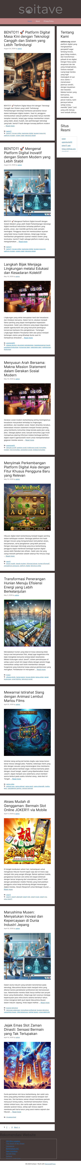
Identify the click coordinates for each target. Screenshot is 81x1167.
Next (17, 1127)
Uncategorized (11, 1117)
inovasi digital (30, 677)
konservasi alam (24, 347)
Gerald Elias (11, 1154)
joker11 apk (66, 146)
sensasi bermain (27, 788)
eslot (64, 139)
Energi (8, 675)
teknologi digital (30, 135)
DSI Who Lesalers (13, 1141)
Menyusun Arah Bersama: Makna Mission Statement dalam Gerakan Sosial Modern (25, 368)
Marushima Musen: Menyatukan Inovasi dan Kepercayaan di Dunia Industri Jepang (23, 918)
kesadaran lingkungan (11, 347)
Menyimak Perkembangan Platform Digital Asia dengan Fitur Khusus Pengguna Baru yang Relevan (27, 469)
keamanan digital (27, 133)
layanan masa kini (39, 133)
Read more (10, 126)
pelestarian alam (36, 347)
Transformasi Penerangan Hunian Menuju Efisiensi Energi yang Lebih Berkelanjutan (24, 585)
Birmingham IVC (12, 1149)
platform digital (25, 566)
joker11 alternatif (17, 897)
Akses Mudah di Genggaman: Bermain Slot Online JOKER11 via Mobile (25, 805)
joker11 (8, 895)
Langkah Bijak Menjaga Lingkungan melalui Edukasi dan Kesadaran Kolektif (26, 268)
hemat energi (20, 677)
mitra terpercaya (22, 1012)
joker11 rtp (43, 897)
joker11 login (35, 897)
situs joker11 (8, 899)
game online (10, 784)
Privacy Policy (49, 21)
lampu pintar (39, 677)
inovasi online (16, 133)
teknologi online (36, 566)
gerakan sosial (21, 447)
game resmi (29, 786)
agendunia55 (10, 343)
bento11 (8, 131)
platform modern (9, 135)
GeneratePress (50, 1164)
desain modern (21, 563)
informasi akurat (32, 563)
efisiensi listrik (10, 677)
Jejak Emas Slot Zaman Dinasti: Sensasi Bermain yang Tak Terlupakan (24, 1029)
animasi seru (10, 786)
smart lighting (16, 679)
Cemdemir (10, 1146)
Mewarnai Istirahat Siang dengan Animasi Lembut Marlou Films (24, 696)
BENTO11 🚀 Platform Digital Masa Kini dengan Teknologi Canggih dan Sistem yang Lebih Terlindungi (27, 38)
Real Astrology (12, 1151)
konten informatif (43, 563)
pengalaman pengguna (11, 566)
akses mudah (10, 563)
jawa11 (8, 561)
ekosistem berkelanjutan (25, 345)
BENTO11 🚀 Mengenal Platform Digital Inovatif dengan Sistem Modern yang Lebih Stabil (27, 155)
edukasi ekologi (11, 345)
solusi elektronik (44, 1012)
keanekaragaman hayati (42, 345)
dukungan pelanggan (13, 1010)
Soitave (9, 1156)
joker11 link (26, 897)
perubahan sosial (26, 450)
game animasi (19, 786)
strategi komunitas (39, 450)
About (38, 21)
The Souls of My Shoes (15, 1144)
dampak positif (11, 447)
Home (30, 21)
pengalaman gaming (14, 788)
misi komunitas (15, 450)
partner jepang (33, 1012)
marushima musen (10, 1012)
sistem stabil (20, 135)
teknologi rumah (27, 679)
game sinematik (39, 786)
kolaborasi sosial (32, 447)
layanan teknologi (12, 1008)
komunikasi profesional (28, 1010)
